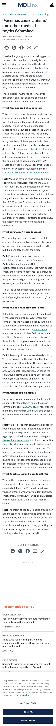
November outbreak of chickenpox (34, 149)
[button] (36, 48)
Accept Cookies (28, 720)
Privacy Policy (22, 695)
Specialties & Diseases (14, 14)
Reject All (27, 712)
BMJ (4, 370)
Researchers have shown (15, 440)
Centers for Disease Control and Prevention (25, 172)
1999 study (32, 406)
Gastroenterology (40, 14)
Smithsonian (40, 329)
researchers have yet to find (37, 517)
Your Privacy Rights (28, 703)
